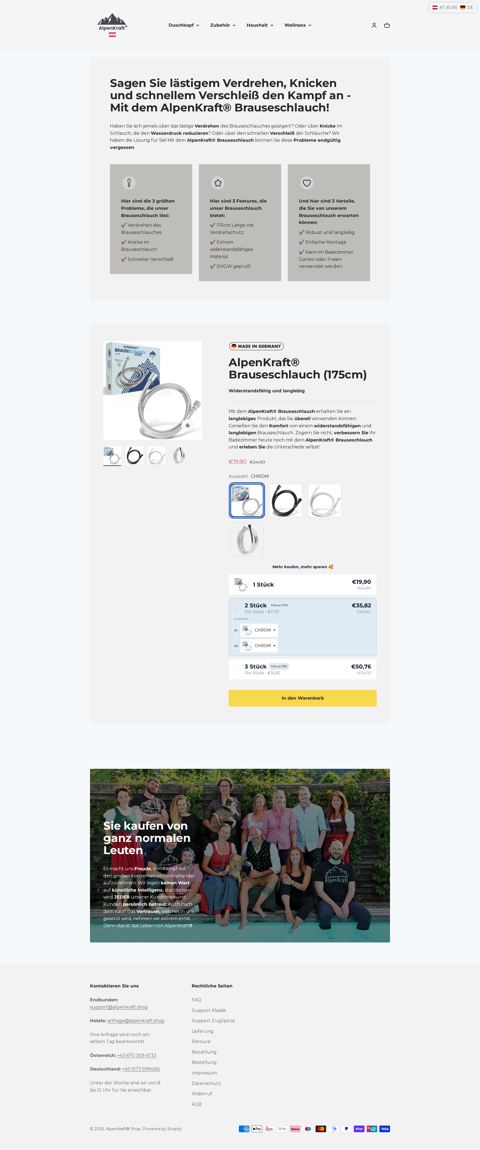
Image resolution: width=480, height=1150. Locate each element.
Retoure (201, 1041)
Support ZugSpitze (213, 1020)
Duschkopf (181, 25)
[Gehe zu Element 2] (134, 456)
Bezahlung (204, 1052)
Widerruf (202, 1093)
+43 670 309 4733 (136, 1055)
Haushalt (257, 25)
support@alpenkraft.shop (119, 1007)
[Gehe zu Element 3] (157, 456)
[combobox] (259, 630)
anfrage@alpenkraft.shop (136, 1020)
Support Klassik (209, 1010)
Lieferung (203, 1031)
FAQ (196, 999)
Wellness (295, 25)
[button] (302, 584)
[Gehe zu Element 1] (112, 456)
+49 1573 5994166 (141, 1069)
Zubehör (220, 25)
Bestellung (204, 1062)
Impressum (204, 1073)
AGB (197, 1104)
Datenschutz (206, 1083)
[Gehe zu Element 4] (179, 456)
